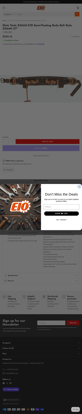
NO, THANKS (61, 219)
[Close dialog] (79, 186)
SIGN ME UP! (61, 213)
